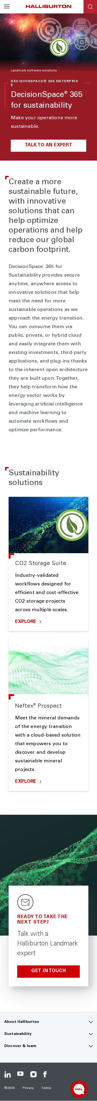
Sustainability (18, 1034)
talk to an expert (48, 145)
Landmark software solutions (34, 70)
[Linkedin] (7, 1074)
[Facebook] (46, 1074)
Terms (46, 1088)
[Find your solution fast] (79, 1089)
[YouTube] (20, 1074)
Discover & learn (20, 1046)
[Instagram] (33, 1074)
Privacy (28, 1088)
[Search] (90, 6)
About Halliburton (21, 1022)
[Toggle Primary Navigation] (6, 6)
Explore (26, 622)
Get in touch (48, 971)
